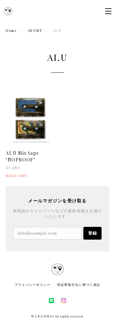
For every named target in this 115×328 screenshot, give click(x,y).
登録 (92, 233)
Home (11, 30)
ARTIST (34, 30)
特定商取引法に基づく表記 (78, 285)
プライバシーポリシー (33, 285)
